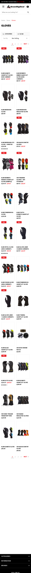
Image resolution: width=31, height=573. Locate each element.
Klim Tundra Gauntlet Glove (22, 316)
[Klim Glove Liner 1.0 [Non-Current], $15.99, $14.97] (8, 301)
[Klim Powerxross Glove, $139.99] (8, 198)
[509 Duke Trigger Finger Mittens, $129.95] (8, 400)
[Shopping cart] (28, 6)
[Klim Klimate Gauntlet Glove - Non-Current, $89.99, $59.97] (8, 59)
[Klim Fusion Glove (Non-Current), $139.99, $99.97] (8, 268)
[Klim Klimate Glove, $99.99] (8, 432)
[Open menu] (3, 6)
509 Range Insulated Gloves (23, 415)
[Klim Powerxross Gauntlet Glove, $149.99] (23, 268)
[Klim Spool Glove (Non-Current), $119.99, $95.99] (8, 233)
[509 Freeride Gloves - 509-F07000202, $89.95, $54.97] (23, 164)
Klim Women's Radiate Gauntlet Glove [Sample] (7, 179)
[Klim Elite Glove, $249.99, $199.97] (8, 366)
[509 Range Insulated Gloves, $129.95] (23, 400)
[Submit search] (28, 12)
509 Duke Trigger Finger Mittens (7, 415)
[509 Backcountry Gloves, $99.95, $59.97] (23, 128)
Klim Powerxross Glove (7, 213)
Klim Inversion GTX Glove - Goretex (7, 143)
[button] (8, 34)
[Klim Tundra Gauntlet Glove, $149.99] (23, 301)
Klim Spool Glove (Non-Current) (7, 248)
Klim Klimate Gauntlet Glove (22, 381)
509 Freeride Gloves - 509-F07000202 (21, 179)
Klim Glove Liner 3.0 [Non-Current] (23, 248)
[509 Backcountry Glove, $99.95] (23, 432)
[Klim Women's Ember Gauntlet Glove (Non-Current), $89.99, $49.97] (23, 59)
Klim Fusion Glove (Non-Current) (7, 283)
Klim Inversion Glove (6, 110)
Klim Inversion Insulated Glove (22, 110)
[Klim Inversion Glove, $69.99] (8, 95)
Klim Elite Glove (7, 380)
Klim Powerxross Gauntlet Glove (22, 283)
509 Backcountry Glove (23, 447)
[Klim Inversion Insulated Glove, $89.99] (23, 95)
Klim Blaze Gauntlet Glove (7, 349)
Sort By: (5, 38)
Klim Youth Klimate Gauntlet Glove (23, 214)
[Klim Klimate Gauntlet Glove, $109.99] (23, 366)
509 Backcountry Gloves (23, 143)
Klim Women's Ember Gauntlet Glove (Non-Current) (22, 76)
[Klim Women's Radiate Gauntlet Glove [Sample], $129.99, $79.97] (8, 164)
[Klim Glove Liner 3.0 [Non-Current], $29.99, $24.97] (23, 233)
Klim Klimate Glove (7, 446)
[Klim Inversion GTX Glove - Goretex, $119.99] (8, 128)
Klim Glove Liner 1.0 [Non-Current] (7, 316)
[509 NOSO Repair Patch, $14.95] (23, 334)
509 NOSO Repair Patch (22, 349)
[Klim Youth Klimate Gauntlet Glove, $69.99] (23, 198)
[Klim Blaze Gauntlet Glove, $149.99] (8, 334)
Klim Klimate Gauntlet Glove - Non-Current (7, 75)
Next (25, 44)
